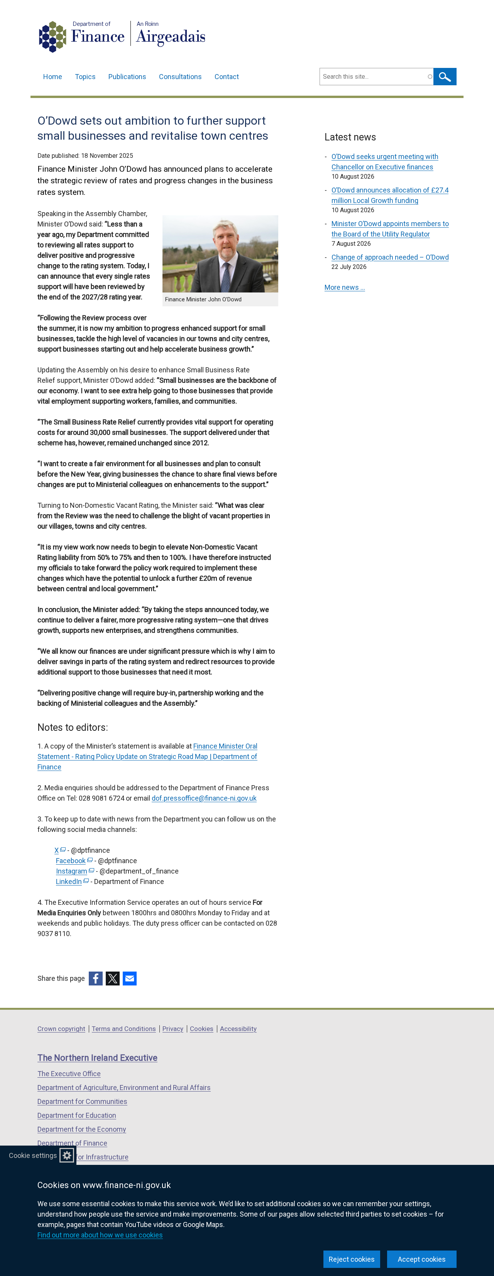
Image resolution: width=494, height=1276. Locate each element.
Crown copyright (61, 1029)
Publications (127, 77)
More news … (345, 287)
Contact (227, 77)
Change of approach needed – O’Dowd (390, 257)
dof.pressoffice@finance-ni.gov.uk (204, 798)
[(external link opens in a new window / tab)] (96, 978)
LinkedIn (71, 881)
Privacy (172, 1029)
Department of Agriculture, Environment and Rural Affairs (124, 1087)
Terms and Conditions (124, 1029)
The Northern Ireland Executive (97, 1058)
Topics (85, 77)
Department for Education (76, 1115)
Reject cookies (352, 1259)
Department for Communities (82, 1101)
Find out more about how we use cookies (100, 1235)
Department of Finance (72, 1143)
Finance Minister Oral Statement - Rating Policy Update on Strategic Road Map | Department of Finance (147, 756)
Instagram (74, 871)
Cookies (201, 1029)
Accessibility (238, 1029)
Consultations (180, 77)
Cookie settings (33, 1155)
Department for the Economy (81, 1129)
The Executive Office (69, 1074)
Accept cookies (422, 1259)
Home (52, 77)
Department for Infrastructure (83, 1157)
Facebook (73, 861)
